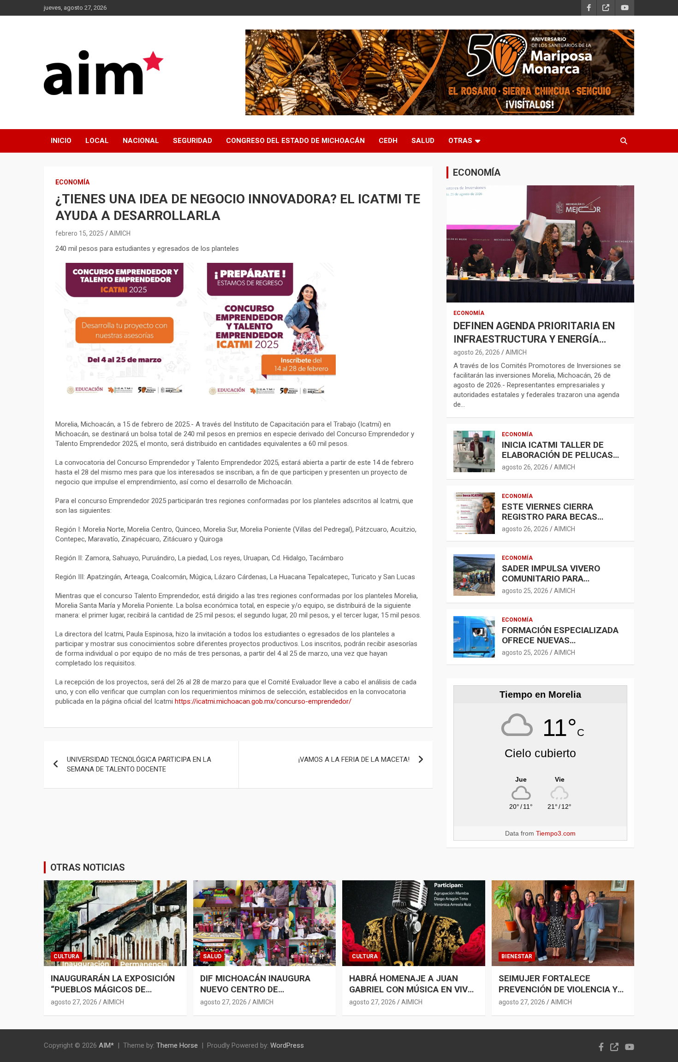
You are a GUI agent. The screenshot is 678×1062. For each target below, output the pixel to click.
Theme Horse (177, 1045)
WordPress (287, 1045)
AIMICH (120, 233)
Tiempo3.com (556, 833)
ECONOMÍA (72, 182)
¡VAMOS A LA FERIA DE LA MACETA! (354, 759)
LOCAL (97, 140)
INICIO (61, 140)
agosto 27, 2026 (74, 1002)
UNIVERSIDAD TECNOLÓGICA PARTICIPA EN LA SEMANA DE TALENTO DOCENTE (139, 764)
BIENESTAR (516, 956)
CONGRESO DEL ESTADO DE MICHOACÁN (295, 140)
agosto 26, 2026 (476, 352)
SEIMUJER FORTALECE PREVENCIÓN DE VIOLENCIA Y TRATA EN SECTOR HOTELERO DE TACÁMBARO (560, 995)
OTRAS (460, 140)
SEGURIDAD (192, 140)
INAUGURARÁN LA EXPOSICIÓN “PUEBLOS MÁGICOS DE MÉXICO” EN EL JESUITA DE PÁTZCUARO (113, 995)
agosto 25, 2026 (525, 590)
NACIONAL (141, 140)
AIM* (106, 1045)
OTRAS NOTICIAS (87, 867)
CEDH (388, 140)
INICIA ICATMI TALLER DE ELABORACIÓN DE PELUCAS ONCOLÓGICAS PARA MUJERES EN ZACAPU (564, 460)
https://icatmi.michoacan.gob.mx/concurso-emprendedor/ (263, 701)
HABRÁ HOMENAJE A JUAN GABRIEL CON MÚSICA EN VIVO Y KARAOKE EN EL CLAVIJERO (411, 989)
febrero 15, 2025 (79, 233)
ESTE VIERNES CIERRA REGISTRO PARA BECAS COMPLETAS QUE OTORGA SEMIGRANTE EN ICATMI (555, 522)
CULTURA (66, 956)
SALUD (422, 140)
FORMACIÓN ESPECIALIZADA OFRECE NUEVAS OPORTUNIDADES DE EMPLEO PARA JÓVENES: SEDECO (561, 646)
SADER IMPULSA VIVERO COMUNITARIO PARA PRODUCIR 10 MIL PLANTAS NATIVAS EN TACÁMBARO (557, 584)
